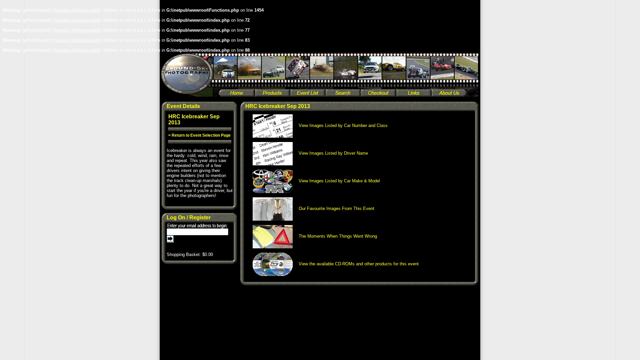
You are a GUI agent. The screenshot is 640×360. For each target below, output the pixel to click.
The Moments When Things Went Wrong (336, 236)
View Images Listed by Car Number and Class (341, 125)
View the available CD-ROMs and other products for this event (357, 263)
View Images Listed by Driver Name (331, 153)
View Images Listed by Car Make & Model (337, 180)
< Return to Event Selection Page (199, 135)
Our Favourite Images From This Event (334, 208)
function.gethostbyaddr (77, 10)
